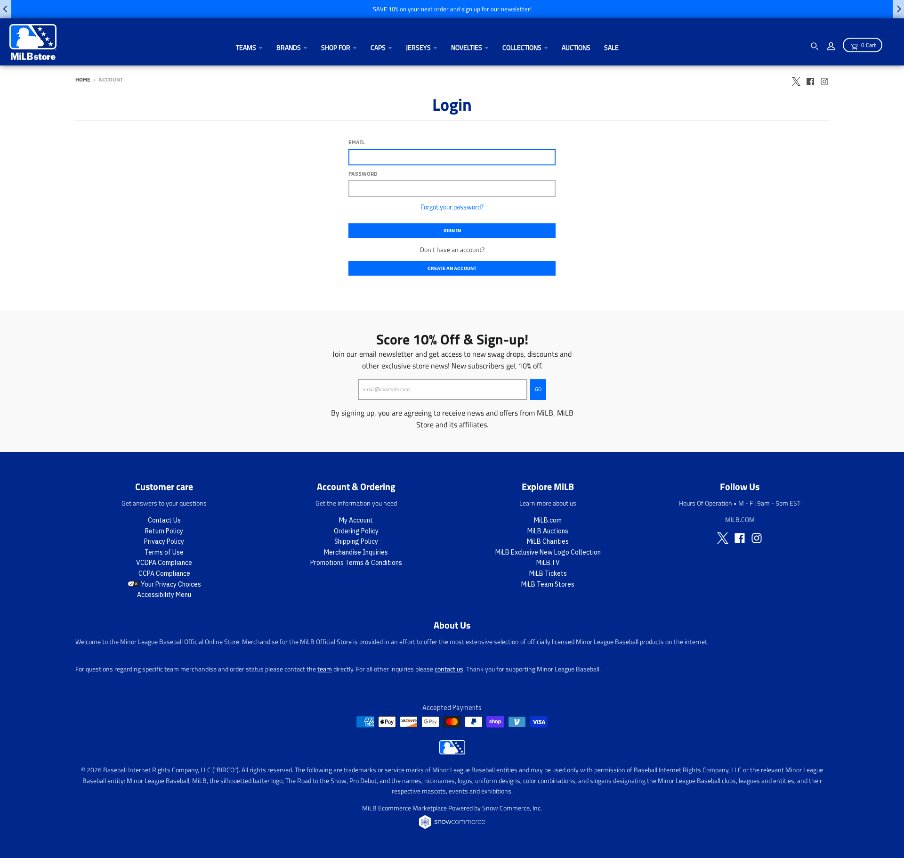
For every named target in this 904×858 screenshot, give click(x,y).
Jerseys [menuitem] (418, 47)
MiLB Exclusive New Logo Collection (548, 552)
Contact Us (164, 520)
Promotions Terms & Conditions (356, 562)
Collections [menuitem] (521, 47)
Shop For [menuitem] (335, 47)
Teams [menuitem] (246, 47)
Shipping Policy (356, 541)
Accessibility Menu (164, 594)
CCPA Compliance (164, 573)
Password (363, 174)
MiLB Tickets (548, 573)
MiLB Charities (548, 541)
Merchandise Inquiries (356, 552)
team (324, 669)
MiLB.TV (548, 562)
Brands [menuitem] (288, 47)
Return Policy (164, 531)
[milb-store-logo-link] (452, 752)
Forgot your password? (452, 207)
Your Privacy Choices (170, 584)
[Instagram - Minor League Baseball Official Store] (824, 79)
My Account (356, 520)
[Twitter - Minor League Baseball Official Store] (796, 79)
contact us (449, 669)
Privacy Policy (164, 541)
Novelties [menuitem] (466, 47)
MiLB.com (548, 520)
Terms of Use (164, 552)
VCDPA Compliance (164, 562)
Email (356, 142)
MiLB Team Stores (547, 584)
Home (82, 79)
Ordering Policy (356, 531)
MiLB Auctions (547, 531)
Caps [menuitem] (378, 47)
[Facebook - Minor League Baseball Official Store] (810, 79)
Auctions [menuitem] (576, 47)
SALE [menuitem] (611, 47)
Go (538, 389)
